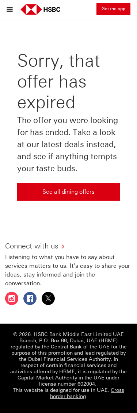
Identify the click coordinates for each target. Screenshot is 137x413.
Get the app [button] (113, 8)
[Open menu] (11, 9)
